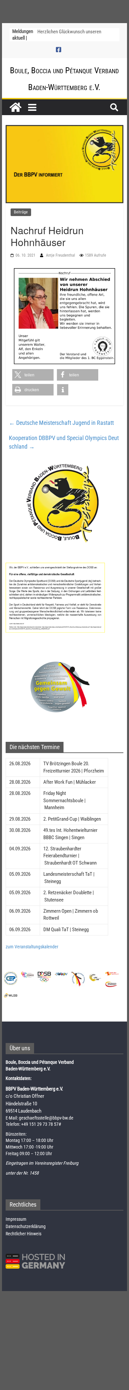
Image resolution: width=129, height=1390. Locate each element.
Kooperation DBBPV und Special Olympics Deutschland (64, 442)
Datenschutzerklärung (26, 1226)
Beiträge (21, 212)
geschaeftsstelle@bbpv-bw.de (46, 1118)
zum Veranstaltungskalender (32, 946)
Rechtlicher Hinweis (23, 1233)
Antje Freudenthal (61, 255)
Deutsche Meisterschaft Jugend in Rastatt (61, 422)
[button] (33, 375)
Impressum (16, 1219)
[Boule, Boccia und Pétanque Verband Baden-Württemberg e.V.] (15, 107)
